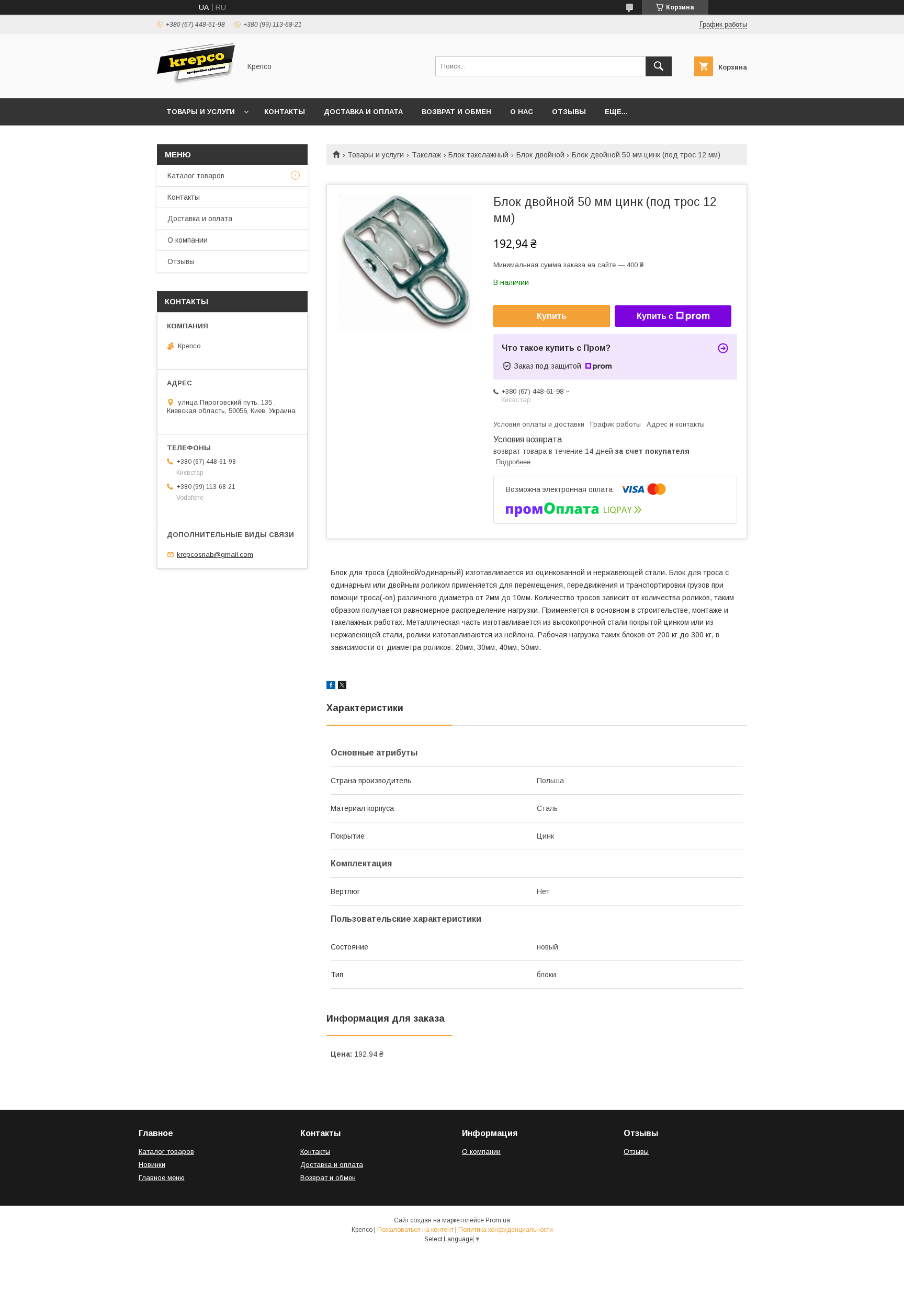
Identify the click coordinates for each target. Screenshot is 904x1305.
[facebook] (330, 686)
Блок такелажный (478, 155)
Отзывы (569, 112)
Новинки (152, 1165)
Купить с (655, 316)
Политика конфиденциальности (505, 1229)
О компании (187, 240)
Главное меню (162, 1178)
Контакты (284, 112)
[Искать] (659, 66)
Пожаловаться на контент (415, 1229)
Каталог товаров (195, 175)
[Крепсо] (196, 85)
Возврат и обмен (456, 112)
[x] (342, 686)
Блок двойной (540, 155)
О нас (521, 112)
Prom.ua (497, 1220)
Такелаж (426, 155)
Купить (552, 316)
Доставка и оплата (363, 112)
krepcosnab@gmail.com (215, 554)
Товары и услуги (200, 112)
